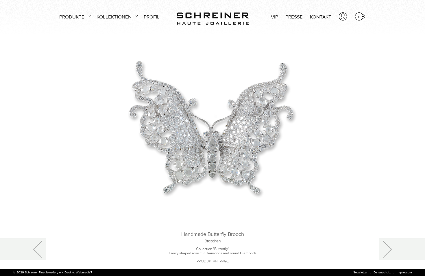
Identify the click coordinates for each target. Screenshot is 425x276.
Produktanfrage (213, 261)
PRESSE (294, 17)
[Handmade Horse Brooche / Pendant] (402, 249)
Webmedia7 (84, 272)
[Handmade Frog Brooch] (23, 249)
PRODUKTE (71, 17)
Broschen (213, 241)
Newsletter (360, 272)
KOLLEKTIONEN (114, 17)
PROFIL (152, 17)
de (358, 17)
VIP (274, 17)
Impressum (404, 272)
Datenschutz (382, 272)
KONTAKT (320, 17)
